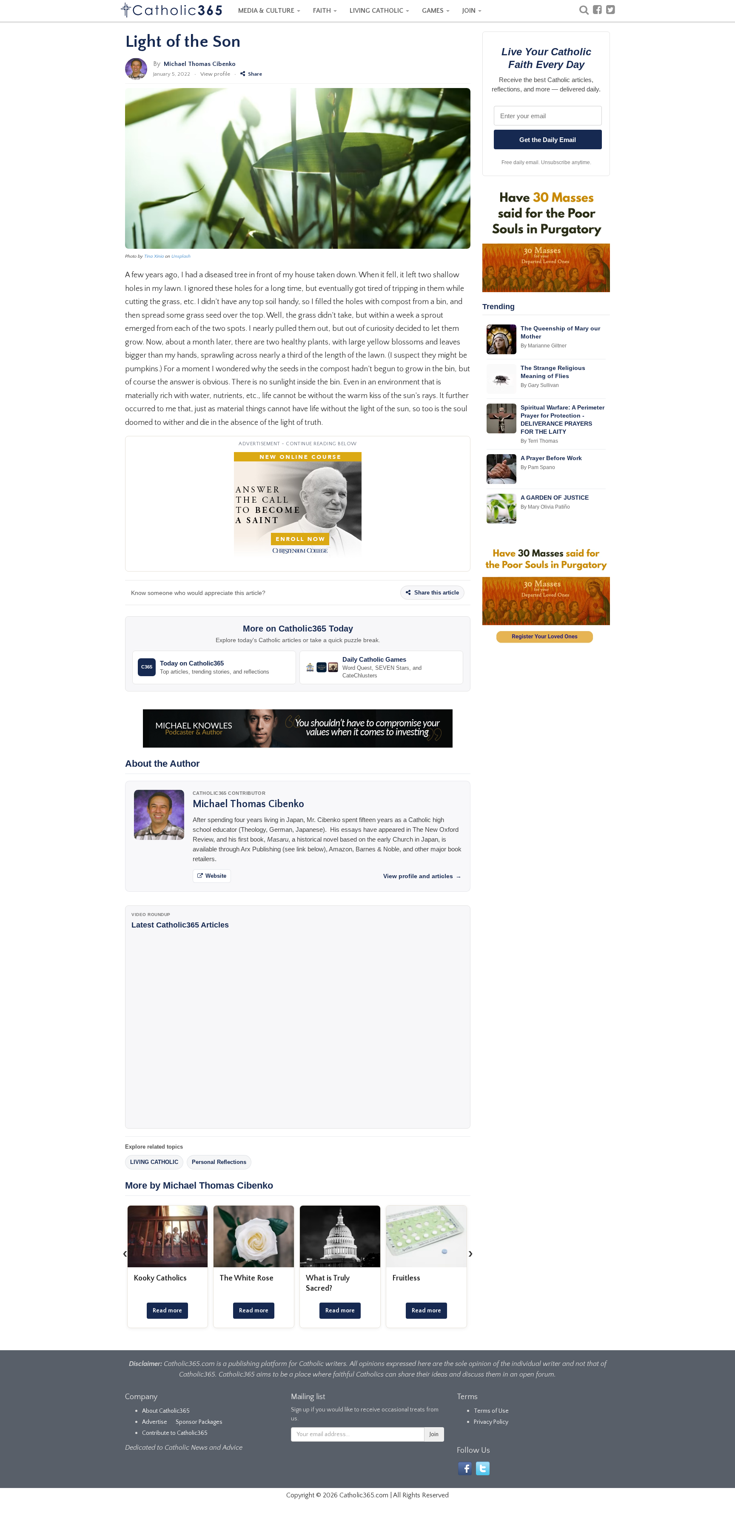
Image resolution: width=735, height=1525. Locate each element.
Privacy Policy (491, 1422)
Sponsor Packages (199, 1422)
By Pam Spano (538, 467)
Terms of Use (491, 1411)
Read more (167, 1310)
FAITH (323, 10)
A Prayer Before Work (551, 458)
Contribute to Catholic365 (175, 1433)
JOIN (469, 10)
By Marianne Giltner (544, 346)
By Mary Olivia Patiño (545, 507)
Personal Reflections (219, 1162)
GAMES (433, 10)
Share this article (436, 592)
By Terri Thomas (539, 441)
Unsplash (181, 256)
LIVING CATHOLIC (377, 10)
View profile (215, 74)
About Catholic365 (166, 1411)
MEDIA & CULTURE (267, 10)
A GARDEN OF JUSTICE (555, 497)
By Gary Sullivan (540, 385)
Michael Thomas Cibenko (200, 64)
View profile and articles (422, 876)
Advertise (154, 1422)
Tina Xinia (154, 256)
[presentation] (125, 1253)
